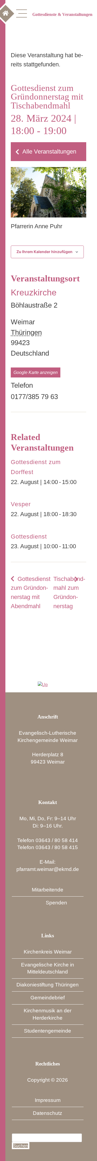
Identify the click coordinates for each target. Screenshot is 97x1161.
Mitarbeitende (47, 890)
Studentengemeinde (47, 1031)
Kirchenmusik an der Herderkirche (47, 1014)
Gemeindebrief (47, 997)
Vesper (21, 504)
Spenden (56, 902)
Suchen (20, 1145)
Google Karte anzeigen (35, 372)
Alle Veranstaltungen (49, 151)
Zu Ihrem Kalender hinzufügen (44, 251)
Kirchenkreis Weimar (48, 952)
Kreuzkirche (34, 292)
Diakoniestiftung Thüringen (47, 985)
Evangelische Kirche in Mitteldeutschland (47, 968)
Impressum (48, 1100)
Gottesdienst (29, 536)
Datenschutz (47, 1113)
